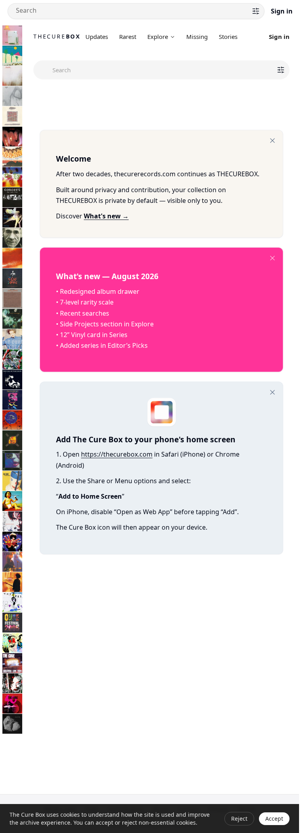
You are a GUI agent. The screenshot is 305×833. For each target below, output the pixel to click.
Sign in (282, 11)
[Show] (12, 440)
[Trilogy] (12, 562)
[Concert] (12, 197)
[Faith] (12, 96)
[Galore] (12, 501)
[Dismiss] (272, 140)
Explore (157, 36)
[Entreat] (12, 339)
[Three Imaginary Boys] (12, 35)
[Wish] (12, 420)
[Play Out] (12, 400)
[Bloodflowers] (12, 521)
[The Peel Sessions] (12, 299)
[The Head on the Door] (12, 218)
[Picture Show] (12, 380)
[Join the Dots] (12, 582)
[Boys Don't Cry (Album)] (12, 56)
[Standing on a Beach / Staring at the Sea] (12, 238)
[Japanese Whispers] (12, 157)
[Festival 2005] (12, 622)
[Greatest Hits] (12, 541)
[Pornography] (12, 137)
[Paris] (12, 460)
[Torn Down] (12, 683)
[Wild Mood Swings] (12, 481)
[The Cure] (12, 602)
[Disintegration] (12, 319)
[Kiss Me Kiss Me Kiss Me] (12, 258)
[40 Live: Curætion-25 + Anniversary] (12, 703)
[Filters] (256, 11)
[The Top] (12, 177)
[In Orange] (12, 278)
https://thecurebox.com (116, 454)
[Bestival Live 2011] (12, 663)
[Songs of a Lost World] (12, 724)
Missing (197, 36)
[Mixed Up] (12, 359)
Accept (274, 818)
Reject (239, 818)
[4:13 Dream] (12, 643)
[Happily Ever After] (12, 116)
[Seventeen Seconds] (12, 76)
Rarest (127, 36)
